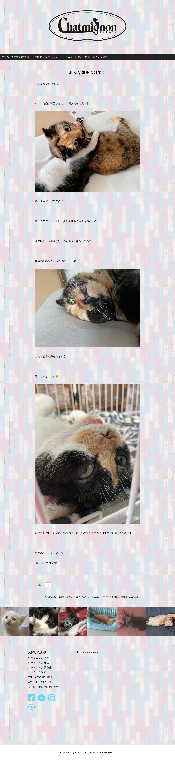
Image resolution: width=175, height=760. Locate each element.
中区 (104, 597)
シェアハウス (52, 57)
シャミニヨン (94, 597)
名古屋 (110, 597)
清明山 (124, 597)
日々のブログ (100, 57)
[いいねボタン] (39, 584)
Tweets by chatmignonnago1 (84, 652)
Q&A (69, 57)
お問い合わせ (82, 57)
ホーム (5, 57)
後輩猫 (61, 597)
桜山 (117, 597)
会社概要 (37, 57)
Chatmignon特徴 (20, 57)
